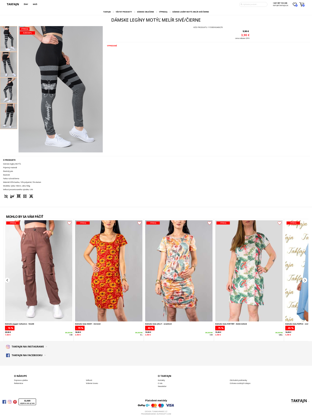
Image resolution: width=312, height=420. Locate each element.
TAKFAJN (107, 12)
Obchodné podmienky (238, 380)
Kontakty (161, 380)
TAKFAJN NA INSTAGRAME (29, 346)
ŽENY (26, 4)
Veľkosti (89, 380)
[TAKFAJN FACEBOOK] (4, 402)
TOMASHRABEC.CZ (159, 411)
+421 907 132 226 (280, 3)
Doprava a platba (21, 380)
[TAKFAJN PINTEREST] (15, 402)
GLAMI (27, 401)
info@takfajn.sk (280, 5)
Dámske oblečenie (145, 12)
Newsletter (162, 386)
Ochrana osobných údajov (240, 383)
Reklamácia (18, 383)
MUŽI (35, 4)
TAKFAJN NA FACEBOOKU (28, 355)
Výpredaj (163, 12)
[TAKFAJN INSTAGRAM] (9, 402)
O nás (160, 383)
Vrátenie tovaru (92, 383)
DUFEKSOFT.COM (164, 414)
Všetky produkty (124, 12)
